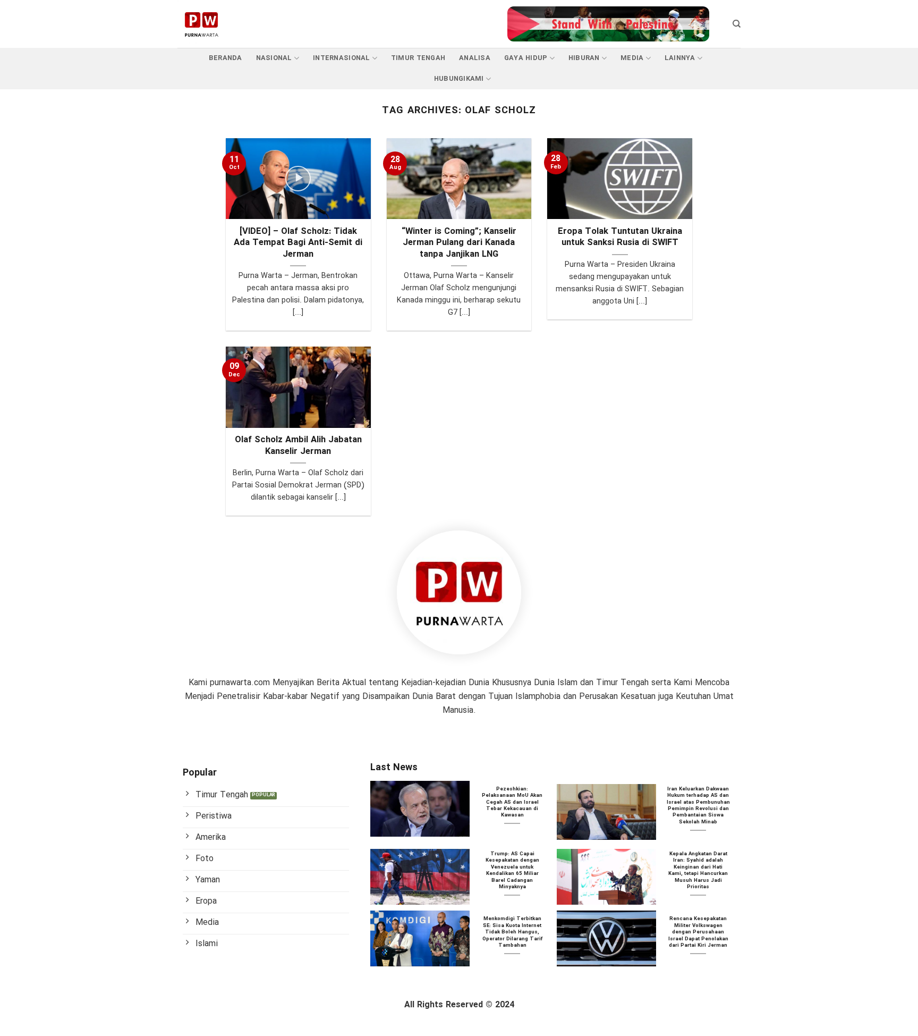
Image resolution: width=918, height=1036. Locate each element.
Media (631, 58)
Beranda (225, 58)
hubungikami (459, 79)
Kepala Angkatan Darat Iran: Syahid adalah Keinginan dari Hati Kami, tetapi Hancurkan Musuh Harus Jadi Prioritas (698, 871)
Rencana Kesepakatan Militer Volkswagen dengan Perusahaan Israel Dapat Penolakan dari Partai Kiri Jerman (698, 932)
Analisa (474, 58)
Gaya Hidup (526, 58)
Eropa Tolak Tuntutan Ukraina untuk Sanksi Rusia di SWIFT (620, 237)
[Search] (737, 24)
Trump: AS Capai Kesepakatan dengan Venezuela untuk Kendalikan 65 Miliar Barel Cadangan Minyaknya (512, 871)
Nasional (274, 58)
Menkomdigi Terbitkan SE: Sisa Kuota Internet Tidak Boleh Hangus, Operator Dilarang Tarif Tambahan (512, 932)
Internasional (341, 58)
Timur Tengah (418, 58)
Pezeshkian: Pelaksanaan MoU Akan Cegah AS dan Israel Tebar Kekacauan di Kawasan (512, 802)
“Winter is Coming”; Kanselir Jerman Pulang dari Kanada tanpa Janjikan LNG (459, 243)
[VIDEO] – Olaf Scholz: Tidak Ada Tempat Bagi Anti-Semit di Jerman (298, 243)
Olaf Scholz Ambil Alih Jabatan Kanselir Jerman (298, 446)
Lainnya (680, 58)
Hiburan (584, 58)
